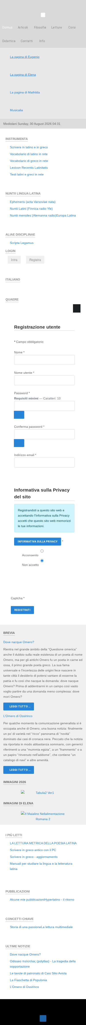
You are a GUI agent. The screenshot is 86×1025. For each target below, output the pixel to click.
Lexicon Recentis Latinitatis (29, 167)
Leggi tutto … (19, 706)
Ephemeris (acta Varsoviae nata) (33, 202)
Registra (35, 260)
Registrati (22, 610)
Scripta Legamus (22, 243)
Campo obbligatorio (28, 341)
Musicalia (16, 110)
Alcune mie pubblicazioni (27, 899)
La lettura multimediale (57, 927)
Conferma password (29, 426)
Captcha (17, 598)
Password (22, 393)
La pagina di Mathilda (25, 92)
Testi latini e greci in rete (27, 174)
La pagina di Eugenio (24, 57)
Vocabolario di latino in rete (29, 154)
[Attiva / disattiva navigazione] (10, 289)
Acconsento (30, 555)
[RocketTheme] (43, 1005)
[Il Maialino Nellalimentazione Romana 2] (43, 816)
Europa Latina (66, 215)
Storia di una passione (25, 927)
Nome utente (24, 372)
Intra (14, 260)
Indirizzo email (25, 455)
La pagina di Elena (23, 74)
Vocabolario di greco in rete (29, 161)
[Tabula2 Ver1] (43, 792)
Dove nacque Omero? (18, 642)
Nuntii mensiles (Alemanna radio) (33, 215)
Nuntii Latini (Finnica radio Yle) (31, 208)
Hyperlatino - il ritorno (59, 899)
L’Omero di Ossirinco (17, 716)
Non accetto (30, 565)
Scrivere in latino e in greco (29, 147)
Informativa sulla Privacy (38, 541)
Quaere (19, 315)
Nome (19, 352)
